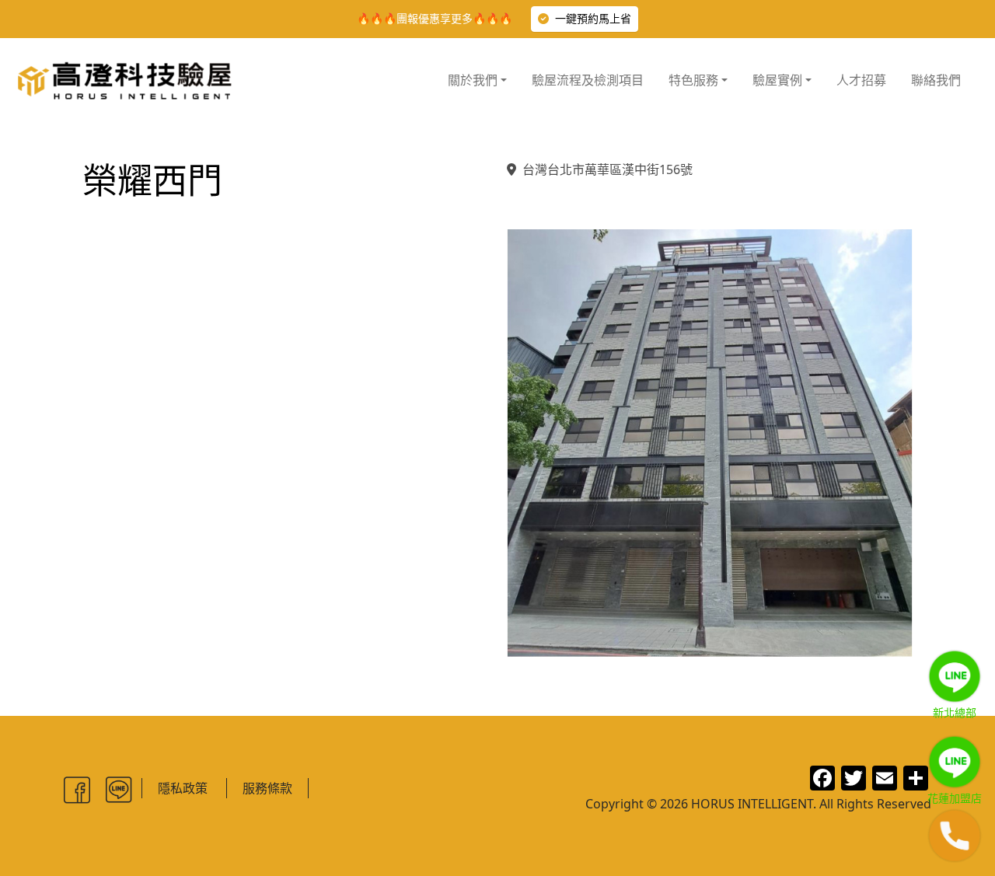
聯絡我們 (936, 80)
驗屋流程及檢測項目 (588, 80)
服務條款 (267, 788)
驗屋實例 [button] (777, 80)
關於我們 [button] (473, 80)
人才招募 (861, 80)
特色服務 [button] (693, 80)
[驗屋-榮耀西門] (710, 443)
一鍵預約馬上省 (593, 18)
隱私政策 (183, 788)
